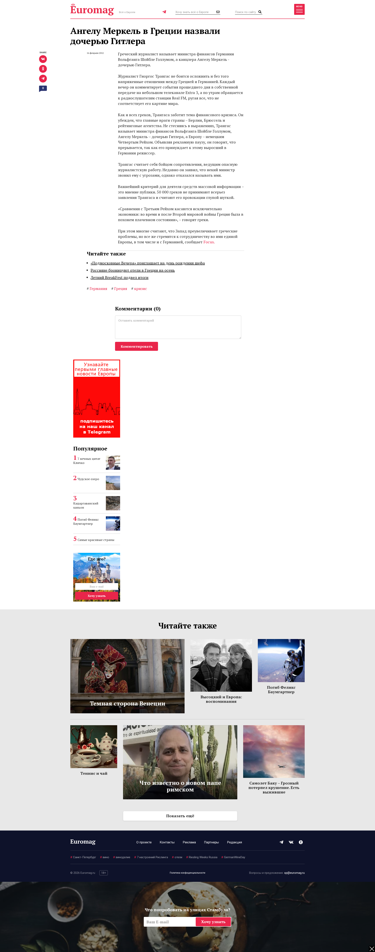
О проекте (144, 842)
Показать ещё (180, 815)
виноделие (121, 857)
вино (104, 857)
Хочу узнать (97, 596)
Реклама (189, 842)
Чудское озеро (88, 479)
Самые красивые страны (96, 540)
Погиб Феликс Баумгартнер (86, 521)
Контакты (167, 842)
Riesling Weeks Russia (201, 857)
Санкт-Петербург (83, 857)
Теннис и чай (93, 773)
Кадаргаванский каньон (85, 505)
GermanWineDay (233, 857)
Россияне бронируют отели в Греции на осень (133, 270)
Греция (119, 288)
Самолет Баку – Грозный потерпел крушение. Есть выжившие (273, 787)
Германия (97, 288)
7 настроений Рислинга (151, 857)
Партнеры (211, 842)
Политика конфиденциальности (187, 872)
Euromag (92, 9)
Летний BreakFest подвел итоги (119, 277)
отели (177, 857)
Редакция (234, 842)
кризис (139, 288)
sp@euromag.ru (294, 873)
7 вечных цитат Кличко (86, 460)
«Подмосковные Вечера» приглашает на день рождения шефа (148, 263)
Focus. (209, 242)
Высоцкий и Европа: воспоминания (221, 699)
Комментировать (137, 346)
